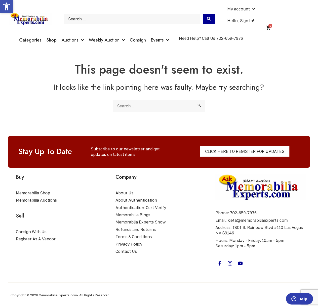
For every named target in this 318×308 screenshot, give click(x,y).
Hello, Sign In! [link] (240, 20)
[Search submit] (209, 19)
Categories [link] (30, 40)
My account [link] (238, 8)
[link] (6, 6)
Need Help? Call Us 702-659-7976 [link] (211, 38)
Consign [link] (138, 40)
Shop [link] (51, 40)
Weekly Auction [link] (104, 40)
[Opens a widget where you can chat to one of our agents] (299, 299)
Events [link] (157, 40)
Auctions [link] (70, 40)
